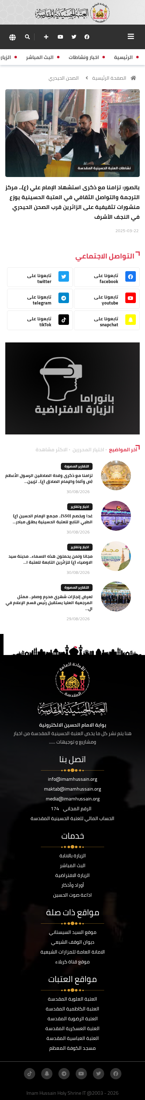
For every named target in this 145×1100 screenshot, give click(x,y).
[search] (27, 36)
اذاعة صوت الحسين (72, 894)
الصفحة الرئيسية (109, 78)
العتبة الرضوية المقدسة (73, 1018)
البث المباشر (73, 865)
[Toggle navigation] (131, 36)
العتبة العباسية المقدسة (72, 1038)
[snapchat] (46, 1073)
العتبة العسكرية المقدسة (72, 1028)
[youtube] (60, 36)
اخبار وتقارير (80, 506)
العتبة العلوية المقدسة (72, 998)
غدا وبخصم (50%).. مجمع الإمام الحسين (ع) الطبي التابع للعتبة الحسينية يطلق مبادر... (53, 519)
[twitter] (74, 36)
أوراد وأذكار (72, 885)
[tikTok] (29, 1073)
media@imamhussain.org (73, 798)
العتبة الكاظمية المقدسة (72, 1008)
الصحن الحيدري (64, 78)
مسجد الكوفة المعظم (72, 1048)
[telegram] (64, 1073)
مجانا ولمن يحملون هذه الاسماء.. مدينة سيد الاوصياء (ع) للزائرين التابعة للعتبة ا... (50, 559)
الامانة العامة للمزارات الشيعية (72, 951)
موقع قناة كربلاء (72, 961)
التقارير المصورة (76, 466)
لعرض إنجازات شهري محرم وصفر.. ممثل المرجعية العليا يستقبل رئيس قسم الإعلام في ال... (49, 602)
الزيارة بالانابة (72, 855)
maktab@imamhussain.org (72, 788)
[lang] (12, 37)
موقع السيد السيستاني (72, 932)
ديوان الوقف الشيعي (72, 942)
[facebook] (87, 36)
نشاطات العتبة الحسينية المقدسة (104, 168)
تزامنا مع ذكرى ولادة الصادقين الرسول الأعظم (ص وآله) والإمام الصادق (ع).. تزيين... (49, 478)
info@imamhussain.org (72, 779)
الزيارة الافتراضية (72, 875)
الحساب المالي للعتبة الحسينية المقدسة (72, 818)
